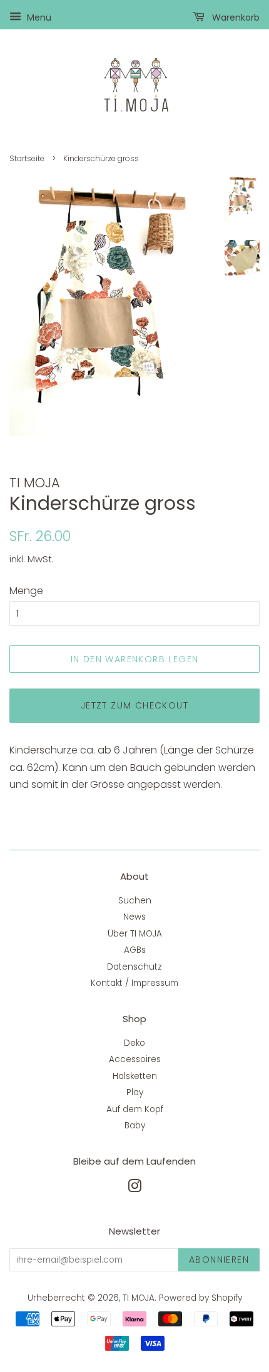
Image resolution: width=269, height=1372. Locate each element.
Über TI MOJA (135, 934)
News (134, 917)
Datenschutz (134, 967)
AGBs (135, 950)
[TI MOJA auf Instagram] (134, 1189)
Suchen (134, 901)
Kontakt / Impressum (134, 983)
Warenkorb (235, 17)
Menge (26, 591)
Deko (134, 1043)
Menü (37, 17)
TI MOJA (139, 1298)
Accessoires (135, 1059)
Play (134, 1092)
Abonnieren (219, 1259)
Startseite (26, 158)
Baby (134, 1125)
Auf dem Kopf (134, 1109)
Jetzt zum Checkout (134, 705)
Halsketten (135, 1076)
